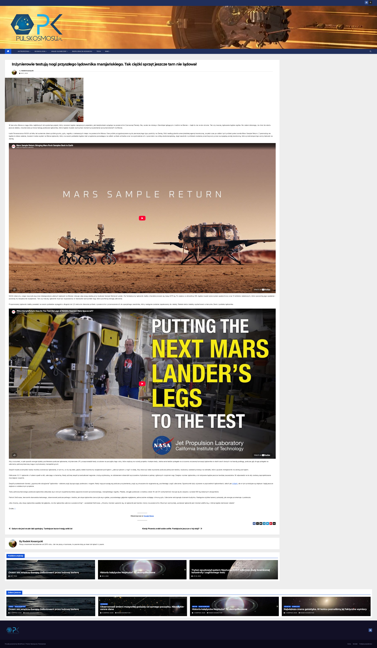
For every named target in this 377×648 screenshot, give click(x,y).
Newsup (33, 644)
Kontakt (355, 644)
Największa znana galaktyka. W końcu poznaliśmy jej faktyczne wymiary (325, 609)
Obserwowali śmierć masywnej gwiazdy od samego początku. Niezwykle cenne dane (142, 608)
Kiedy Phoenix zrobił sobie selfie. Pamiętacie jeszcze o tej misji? (170, 529)
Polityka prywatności (365, 644)
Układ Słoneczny (59, 51)
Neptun (195, 606)
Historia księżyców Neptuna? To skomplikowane (127, 572)
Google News (149, 516)
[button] (370, 51)
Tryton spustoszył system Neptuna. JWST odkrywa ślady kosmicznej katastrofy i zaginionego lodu (230, 571)
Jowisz (11, 606)
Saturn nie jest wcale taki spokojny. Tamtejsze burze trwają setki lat (42, 529)
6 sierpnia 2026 (16, 613)
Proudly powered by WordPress (15, 644)
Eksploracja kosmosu (82, 51)
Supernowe (104, 604)
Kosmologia (40, 51)
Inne (107, 51)
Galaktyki (287, 606)
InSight (234, 484)
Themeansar (42, 644)
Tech (99, 51)
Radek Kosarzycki (27, 71)
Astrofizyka (23, 51)
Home (349, 644)
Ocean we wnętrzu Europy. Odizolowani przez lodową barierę (43, 572)
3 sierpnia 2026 (200, 613)
